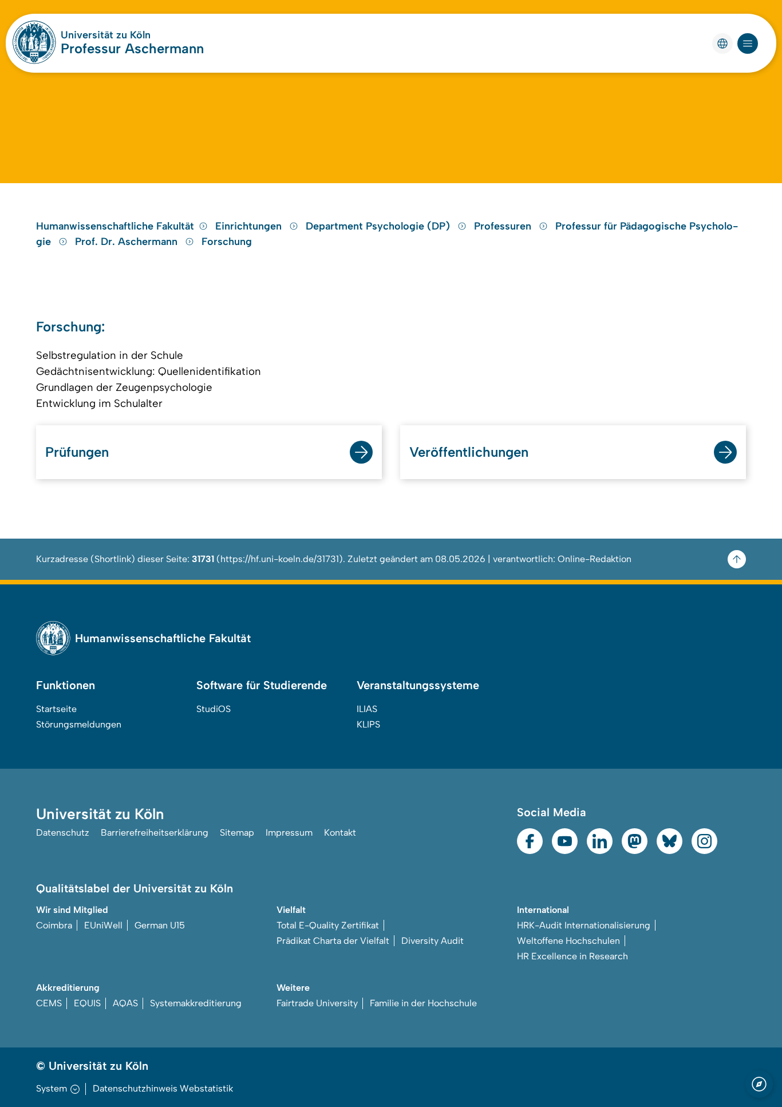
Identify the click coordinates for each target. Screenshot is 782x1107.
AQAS (125, 1003)
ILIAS (367, 708)
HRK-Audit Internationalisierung (583, 925)
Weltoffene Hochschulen (568, 940)
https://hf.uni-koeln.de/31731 (279, 559)
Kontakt (340, 832)
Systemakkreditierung (196, 1003)
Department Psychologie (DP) (379, 226)
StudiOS (213, 708)
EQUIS (87, 1003)
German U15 (160, 925)
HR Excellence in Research (572, 956)
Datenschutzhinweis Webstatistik (163, 1088)
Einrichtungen (250, 226)
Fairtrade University (317, 1003)
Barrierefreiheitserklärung (154, 832)
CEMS (49, 1003)
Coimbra (54, 925)
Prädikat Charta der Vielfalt (333, 940)
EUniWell (103, 925)
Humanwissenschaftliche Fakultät (115, 226)
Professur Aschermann (132, 48)
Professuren (504, 226)
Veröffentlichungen (468, 452)
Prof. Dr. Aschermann (127, 241)
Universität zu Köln (106, 35)
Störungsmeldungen (78, 724)
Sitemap (237, 832)
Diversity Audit (432, 940)
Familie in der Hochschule (423, 1003)
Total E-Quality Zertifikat (328, 925)
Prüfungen (77, 452)
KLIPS (368, 724)
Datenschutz (62, 832)
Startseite (56, 708)
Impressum (289, 832)
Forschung (227, 241)
